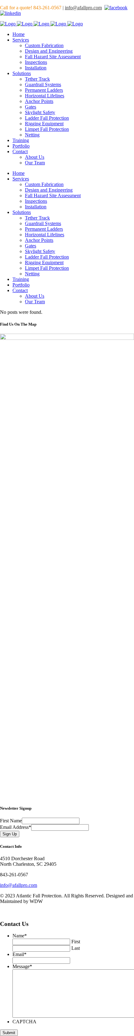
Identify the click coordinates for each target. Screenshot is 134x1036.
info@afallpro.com (83, 7)
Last (75, 948)
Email (19, 954)
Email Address (15, 827)
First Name (11, 820)
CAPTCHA (24, 1021)
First (75, 941)
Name (19, 935)
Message (22, 966)
